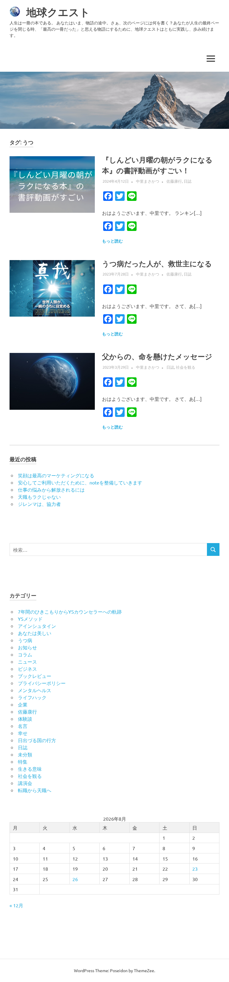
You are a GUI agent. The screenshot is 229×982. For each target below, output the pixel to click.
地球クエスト (58, 12)
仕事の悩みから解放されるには (51, 489)
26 (75, 879)
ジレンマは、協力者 (39, 504)
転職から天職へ (34, 790)
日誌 (187, 181)
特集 (22, 761)
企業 (22, 704)
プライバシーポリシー (42, 683)
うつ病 (25, 640)
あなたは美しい (34, 633)
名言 (22, 726)
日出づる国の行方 (37, 740)
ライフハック (32, 697)
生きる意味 (30, 769)
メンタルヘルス (34, 690)
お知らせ (27, 647)
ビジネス (27, 669)
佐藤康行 (174, 181)
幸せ (22, 733)
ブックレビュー (34, 676)
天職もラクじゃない (39, 497)
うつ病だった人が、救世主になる (157, 263)
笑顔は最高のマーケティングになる (56, 475)
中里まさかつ (147, 181)
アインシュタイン (37, 626)
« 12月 (16, 905)
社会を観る (185, 367)
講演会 (25, 783)
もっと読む (112, 241)
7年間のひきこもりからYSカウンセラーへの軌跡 (70, 611)
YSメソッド (30, 619)
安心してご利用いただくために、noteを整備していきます (80, 482)
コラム (25, 654)
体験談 (25, 719)
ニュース (27, 661)
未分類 (25, 754)
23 (195, 869)
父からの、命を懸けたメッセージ (157, 356)
